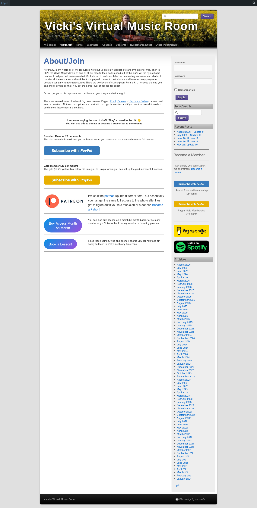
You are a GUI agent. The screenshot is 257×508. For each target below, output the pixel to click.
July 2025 (182, 306)
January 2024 (184, 363)
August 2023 (184, 379)
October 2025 (184, 296)
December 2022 (185, 405)
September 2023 (186, 376)
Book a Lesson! (60, 244)
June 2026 (182, 271)
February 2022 (184, 437)
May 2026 (182, 274)
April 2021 (182, 469)
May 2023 (182, 389)
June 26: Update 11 (187, 141)
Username (179, 62)
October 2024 (184, 335)
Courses (107, 44)
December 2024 (185, 328)
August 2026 (184, 264)
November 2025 (185, 293)
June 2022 (182, 424)
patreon (109, 196)
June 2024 (182, 347)
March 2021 (183, 472)
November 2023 (185, 370)
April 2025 (182, 315)
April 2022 (182, 430)
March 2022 (183, 434)
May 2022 (182, 427)
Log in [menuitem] (4, 3)
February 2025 (184, 322)
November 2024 (185, 331)
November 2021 (185, 446)
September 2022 (186, 414)
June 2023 (182, 386)
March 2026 (183, 280)
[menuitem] (254, 3)
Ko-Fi (113, 101)
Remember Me (186, 89)
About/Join (66, 44)
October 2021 (184, 450)
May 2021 (182, 466)
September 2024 (186, 338)
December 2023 (185, 367)
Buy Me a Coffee (138, 101)
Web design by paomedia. (192, 499)
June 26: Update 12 (187, 138)
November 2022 (185, 408)
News (79, 44)
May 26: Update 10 (187, 144)
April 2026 (182, 277)
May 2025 (182, 312)
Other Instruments (166, 44)
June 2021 (182, 462)
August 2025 (184, 303)
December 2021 (185, 443)
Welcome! (50, 44)
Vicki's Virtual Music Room (121, 26)
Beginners (92, 44)
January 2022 (184, 440)
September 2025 (186, 299)
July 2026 (182, 268)
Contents (121, 44)
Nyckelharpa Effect (141, 44)
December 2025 (185, 290)
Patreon (121, 101)
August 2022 (184, 418)
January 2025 (184, 325)
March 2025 (183, 319)
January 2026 (184, 287)
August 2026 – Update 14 (191, 131)
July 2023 (182, 383)
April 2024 (182, 354)
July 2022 (182, 421)
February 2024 (184, 360)
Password (179, 75)
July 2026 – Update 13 (189, 135)
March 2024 (183, 357)
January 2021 (184, 478)
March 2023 (183, 395)
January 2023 (184, 402)
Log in (177, 485)
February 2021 (184, 475)
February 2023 (184, 398)
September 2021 (186, 453)
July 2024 (182, 344)
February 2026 (184, 283)
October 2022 (184, 411)
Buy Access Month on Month (63, 225)
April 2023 (182, 392)
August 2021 (184, 456)
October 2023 (184, 373)
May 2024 (182, 351)
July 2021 (182, 459)
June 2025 (182, 309)
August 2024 (184, 341)
